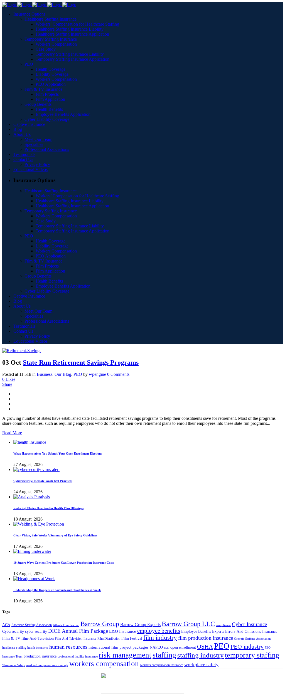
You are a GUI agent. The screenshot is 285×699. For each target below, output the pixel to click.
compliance (223, 625)
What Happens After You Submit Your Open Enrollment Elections (57, 453)
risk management (125, 655)
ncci (166, 647)
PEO (77, 374)
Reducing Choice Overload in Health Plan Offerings (48, 508)
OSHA (205, 646)
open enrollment (183, 647)
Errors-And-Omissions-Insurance (251, 631)
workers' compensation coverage (47, 665)
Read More (12, 432)
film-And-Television (37, 638)
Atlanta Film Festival (66, 625)
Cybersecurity (13, 631)
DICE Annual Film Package (78, 631)
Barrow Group (99, 623)
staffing (164, 655)
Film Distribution (108, 639)
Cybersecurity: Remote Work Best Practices (42, 480)
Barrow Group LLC (188, 623)
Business (44, 374)
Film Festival (131, 638)
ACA (6, 625)
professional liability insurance (78, 656)
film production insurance (205, 638)
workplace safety (201, 664)
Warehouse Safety (13, 665)
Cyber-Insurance (249, 624)
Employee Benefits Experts (202, 631)
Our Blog (63, 374)
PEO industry (247, 646)
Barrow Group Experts (140, 624)
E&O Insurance (122, 631)
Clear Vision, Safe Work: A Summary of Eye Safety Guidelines (55, 535)
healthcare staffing (14, 647)
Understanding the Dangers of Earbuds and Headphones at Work (57, 590)
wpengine (97, 374)
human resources (68, 647)
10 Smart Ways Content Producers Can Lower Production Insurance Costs (63, 562)
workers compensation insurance (161, 665)
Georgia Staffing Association (252, 638)
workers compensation (104, 663)
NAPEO (156, 647)
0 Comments (118, 374)
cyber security (36, 631)
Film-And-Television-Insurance (75, 639)
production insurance (40, 656)
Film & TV (11, 638)
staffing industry (200, 655)
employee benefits (158, 631)
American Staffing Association (31, 625)
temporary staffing (252, 655)
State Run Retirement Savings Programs (81, 362)
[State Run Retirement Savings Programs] (21, 350)
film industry (160, 637)
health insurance (37, 647)
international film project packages (119, 647)
